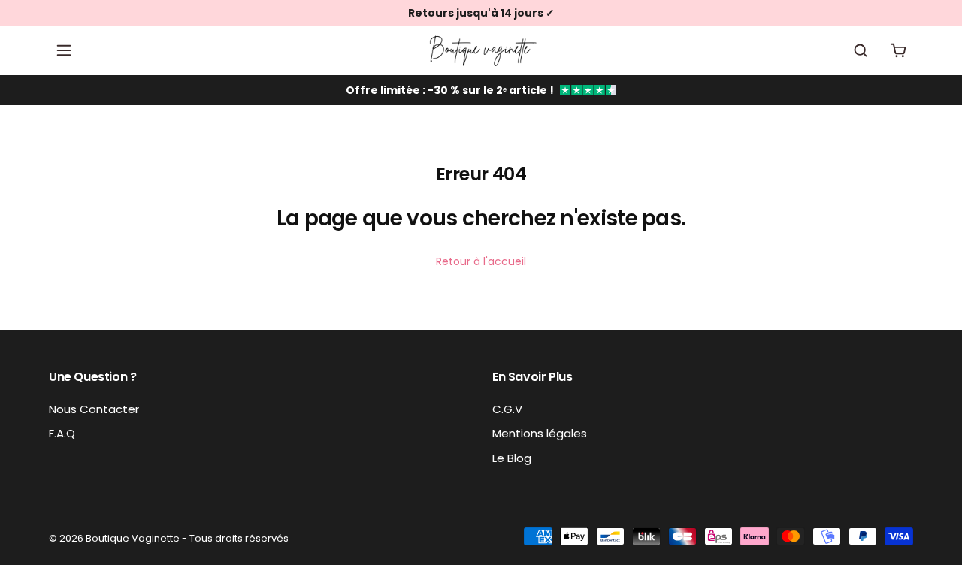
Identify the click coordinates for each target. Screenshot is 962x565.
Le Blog (511, 458)
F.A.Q (62, 433)
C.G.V (507, 409)
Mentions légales (539, 433)
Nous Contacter (94, 409)
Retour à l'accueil (481, 261)
